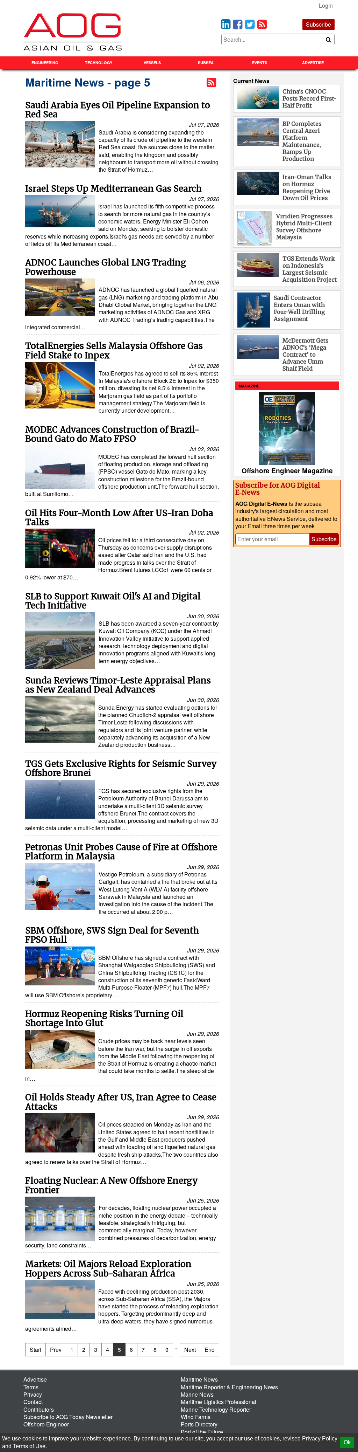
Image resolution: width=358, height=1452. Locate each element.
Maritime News (199, 1379)
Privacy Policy (319, 1438)
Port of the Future (202, 1432)
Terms (30, 1387)
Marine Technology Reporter (216, 1409)
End (210, 1350)
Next (190, 1350)
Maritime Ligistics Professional (218, 1401)
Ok (347, 1442)
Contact (33, 1401)
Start (35, 1350)
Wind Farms (195, 1416)
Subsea (206, 62)
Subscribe (318, 24)
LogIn (326, 5)
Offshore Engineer (46, 1424)
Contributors (38, 1409)
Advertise (313, 62)
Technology (98, 62)
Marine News (197, 1394)
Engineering (44, 62)
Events (259, 62)
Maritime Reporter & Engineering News (229, 1387)
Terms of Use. (30, 1446)
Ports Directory (199, 1424)
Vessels (152, 62)
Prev (56, 1350)
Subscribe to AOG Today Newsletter (68, 1416)
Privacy (32, 1394)
